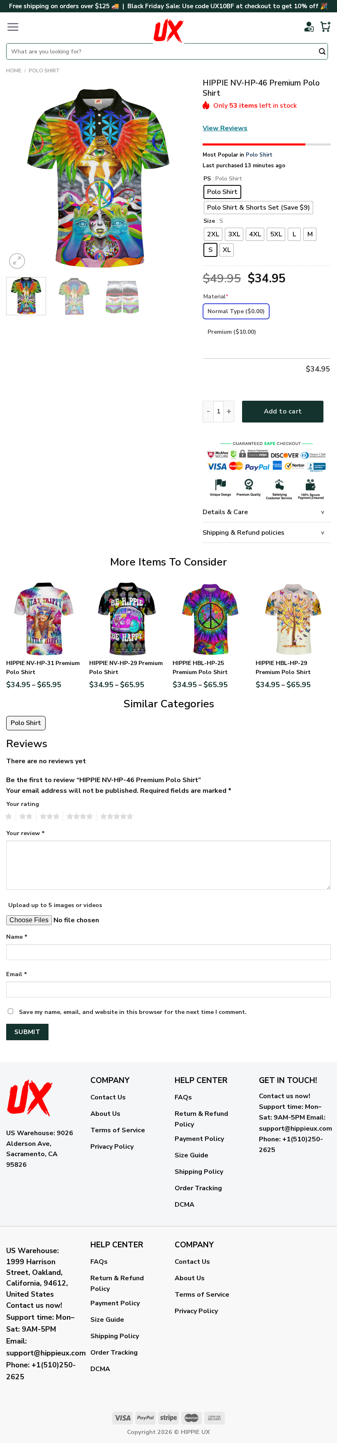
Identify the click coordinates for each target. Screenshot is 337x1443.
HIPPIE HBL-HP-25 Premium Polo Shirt (200, 667)
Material (216, 296)
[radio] (222, 192)
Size (209, 221)
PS (207, 179)
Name (17, 937)
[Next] (176, 178)
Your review (25, 833)
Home (13, 70)
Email (16, 974)
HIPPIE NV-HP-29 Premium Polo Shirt (126, 667)
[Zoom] (17, 261)
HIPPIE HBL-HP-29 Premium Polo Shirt (283, 667)
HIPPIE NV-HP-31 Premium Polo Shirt (43, 667)
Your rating (22, 804)
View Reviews (225, 128)
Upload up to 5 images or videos (55, 905)
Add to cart (283, 411)
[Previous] (20, 178)
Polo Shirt (44, 70)
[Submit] (322, 52)
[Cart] (325, 26)
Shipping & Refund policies (243, 532)
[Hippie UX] (168, 30)
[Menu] (12, 27)
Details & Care (225, 512)
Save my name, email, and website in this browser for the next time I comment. (133, 1012)
